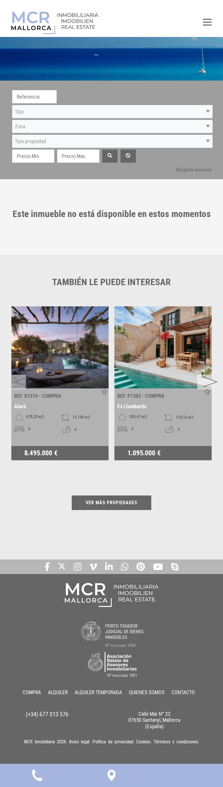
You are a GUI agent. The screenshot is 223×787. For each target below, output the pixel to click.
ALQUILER (58, 692)
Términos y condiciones (176, 742)
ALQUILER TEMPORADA (98, 692)
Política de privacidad (112, 742)
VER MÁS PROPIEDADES (111, 502)
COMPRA (32, 692)
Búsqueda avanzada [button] (194, 170)
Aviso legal (79, 742)
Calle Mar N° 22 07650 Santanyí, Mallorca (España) (154, 720)
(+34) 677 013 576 (47, 714)
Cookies (143, 742)
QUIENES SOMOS (147, 692)
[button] (112, 111)
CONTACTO (183, 692)
